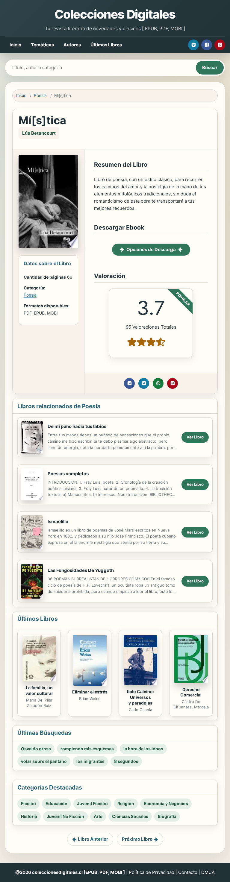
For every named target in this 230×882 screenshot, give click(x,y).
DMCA (208, 872)
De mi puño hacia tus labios (77, 426)
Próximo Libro (137, 839)
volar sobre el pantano (44, 761)
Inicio (15, 45)
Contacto (187, 872)
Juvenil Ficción (92, 803)
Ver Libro (195, 437)
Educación (56, 803)
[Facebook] (206, 45)
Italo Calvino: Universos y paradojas (140, 697)
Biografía (167, 816)
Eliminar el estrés (90, 691)
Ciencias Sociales (130, 816)
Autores (72, 45)
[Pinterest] (219, 45)
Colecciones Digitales (115, 14)
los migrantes (90, 761)
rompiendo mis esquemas (87, 748)
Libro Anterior (93, 839)
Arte (98, 816)
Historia (29, 816)
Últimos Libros (106, 45)
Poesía (40, 95)
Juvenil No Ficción (65, 816)
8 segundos (126, 761)
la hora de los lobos (143, 748)
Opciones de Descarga (151, 249)
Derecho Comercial (191, 692)
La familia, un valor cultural (39, 690)
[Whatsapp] (158, 383)
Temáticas (42, 45)
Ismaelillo (58, 521)
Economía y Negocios (166, 803)
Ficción (28, 803)
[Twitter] (193, 45)
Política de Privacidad (151, 872)
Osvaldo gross (36, 748)
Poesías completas (68, 473)
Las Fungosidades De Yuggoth (81, 570)
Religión (125, 803)
